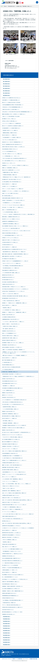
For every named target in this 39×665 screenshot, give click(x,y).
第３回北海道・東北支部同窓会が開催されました (10, 282)
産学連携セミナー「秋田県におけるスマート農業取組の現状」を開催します (14, 312)
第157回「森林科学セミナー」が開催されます (9, 247)
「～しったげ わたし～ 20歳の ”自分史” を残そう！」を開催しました (13, 321)
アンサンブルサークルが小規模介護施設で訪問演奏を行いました (12, 549)
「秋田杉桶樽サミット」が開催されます (8, 385)
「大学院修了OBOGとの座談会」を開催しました (10, 326)
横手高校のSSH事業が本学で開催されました (9, 340)
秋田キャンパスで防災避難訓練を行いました (9, 333)
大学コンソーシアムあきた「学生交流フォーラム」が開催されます (12, 188)
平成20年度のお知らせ (6, 639)
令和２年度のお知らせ (6, 93)
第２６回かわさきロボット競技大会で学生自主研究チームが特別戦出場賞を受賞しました (16, 432)
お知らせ (5, 6)
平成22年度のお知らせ (6, 635)
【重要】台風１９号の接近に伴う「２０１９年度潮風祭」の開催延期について (14, 355)
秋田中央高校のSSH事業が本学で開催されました (10, 444)
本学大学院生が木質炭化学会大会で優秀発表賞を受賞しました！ (12, 560)
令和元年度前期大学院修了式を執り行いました (9, 383)
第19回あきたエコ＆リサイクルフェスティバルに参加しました (12, 434)
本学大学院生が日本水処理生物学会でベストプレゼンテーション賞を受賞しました (15, 288)
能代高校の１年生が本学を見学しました (8, 314)
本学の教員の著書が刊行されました (8, 279)
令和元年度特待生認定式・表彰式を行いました (9, 583)
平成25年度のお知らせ (6, 628)
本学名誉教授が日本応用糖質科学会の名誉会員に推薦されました (12, 388)
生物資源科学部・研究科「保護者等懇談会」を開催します (11, 490)
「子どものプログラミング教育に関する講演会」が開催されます (12, 437)
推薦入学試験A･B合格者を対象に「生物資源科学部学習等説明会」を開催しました (15, 254)
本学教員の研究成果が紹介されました (8, 597)
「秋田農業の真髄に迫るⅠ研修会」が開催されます (10, 172)
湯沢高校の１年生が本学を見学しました (8, 378)
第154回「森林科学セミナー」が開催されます (9, 418)
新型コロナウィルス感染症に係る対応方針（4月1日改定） (11, 102)
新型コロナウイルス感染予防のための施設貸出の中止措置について (12, 125)
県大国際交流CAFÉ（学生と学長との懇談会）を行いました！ (12, 179)
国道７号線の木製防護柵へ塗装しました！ (9, 360)
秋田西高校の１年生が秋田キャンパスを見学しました (10, 446)
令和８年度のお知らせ (6, 79)
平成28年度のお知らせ (6, 621)
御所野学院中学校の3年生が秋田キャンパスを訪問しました (11, 532)
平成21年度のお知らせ (6, 637)
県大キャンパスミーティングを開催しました (9, 476)
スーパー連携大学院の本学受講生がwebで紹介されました (11, 562)
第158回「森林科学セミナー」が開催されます (9, 184)
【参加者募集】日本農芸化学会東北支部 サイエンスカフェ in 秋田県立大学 (14, 425)
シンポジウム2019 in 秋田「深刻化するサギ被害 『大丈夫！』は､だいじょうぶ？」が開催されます (18, 514)
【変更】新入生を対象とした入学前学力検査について (10, 109)
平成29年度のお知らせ (6, 618)
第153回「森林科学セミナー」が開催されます (9, 530)
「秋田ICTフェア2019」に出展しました (8, 488)
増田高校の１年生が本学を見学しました (8, 411)
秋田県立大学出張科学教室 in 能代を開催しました (10, 233)
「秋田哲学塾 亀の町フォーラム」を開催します (10, 130)
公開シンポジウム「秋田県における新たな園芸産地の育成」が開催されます (14, 493)
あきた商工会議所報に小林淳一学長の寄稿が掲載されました (11, 181)
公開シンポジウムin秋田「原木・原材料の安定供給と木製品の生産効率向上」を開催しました (17, 499)
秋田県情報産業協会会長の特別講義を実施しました (10, 595)
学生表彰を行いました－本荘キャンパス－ (9, 163)
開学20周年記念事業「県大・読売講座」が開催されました (11, 416)
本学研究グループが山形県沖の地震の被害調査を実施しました (12, 567)
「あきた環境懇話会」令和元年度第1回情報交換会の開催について (12, 600)
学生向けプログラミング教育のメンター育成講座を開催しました (12, 509)
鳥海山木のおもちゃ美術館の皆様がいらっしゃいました (11, 170)
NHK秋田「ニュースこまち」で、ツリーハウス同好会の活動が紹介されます (14, 474)
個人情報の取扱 (20, 658)
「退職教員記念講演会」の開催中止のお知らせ (9, 132)
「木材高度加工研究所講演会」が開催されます (9, 174)
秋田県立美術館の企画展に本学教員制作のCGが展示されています (12, 198)
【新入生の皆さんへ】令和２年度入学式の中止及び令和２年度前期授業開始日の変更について (17, 111)
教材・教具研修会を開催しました (7, 195)
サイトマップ (10, 658)
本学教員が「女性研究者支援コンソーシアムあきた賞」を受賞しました (13, 200)
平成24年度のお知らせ (6, 630)
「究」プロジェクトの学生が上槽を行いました (9, 139)
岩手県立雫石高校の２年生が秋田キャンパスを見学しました (11, 374)
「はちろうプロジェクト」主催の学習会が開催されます (11, 228)
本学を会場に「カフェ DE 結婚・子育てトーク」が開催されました (12, 207)
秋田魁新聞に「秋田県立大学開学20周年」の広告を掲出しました (12, 586)
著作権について (15, 658)
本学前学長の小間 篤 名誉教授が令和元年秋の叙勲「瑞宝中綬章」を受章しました (15, 295)
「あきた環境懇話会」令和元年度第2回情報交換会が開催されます (12, 265)
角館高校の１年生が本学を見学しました (8, 392)
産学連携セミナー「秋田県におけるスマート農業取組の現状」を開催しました (14, 302)
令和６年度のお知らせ (6, 83)
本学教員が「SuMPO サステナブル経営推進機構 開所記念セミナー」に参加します (15, 260)
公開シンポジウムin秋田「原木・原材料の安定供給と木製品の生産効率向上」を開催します (16, 523)
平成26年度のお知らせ (6, 625)
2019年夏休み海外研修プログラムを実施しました (10, 242)
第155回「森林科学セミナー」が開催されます (9, 357)
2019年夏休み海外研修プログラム (7, 244)
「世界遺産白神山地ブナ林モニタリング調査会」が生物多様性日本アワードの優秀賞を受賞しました (18, 376)
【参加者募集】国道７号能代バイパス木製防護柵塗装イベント (12, 455)
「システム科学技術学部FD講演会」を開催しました (10, 409)
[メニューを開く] (36, 2)
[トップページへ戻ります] (8, 1)
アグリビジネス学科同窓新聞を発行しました (9, 151)
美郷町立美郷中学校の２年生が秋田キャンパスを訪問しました (12, 256)
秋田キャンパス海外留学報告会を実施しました (9, 209)
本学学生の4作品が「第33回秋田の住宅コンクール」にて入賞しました (13, 291)
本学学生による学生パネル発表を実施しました (9, 121)
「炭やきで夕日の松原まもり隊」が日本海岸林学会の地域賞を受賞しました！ (14, 158)
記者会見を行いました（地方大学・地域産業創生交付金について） (12, 142)
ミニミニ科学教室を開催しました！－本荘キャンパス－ (11, 156)
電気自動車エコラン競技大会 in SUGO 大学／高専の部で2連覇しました (13, 427)
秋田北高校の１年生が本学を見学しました (9, 397)
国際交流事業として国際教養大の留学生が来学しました (11, 216)
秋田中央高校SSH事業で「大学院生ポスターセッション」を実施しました (13, 286)
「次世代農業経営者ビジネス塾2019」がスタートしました (11, 551)
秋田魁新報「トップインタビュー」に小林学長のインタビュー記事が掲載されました (15, 191)
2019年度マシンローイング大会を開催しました (9, 186)
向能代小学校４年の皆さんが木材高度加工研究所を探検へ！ (11, 367)
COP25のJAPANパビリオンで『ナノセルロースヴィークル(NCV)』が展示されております (16, 230)
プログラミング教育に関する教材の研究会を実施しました (11, 604)
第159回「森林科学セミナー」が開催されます (9, 135)
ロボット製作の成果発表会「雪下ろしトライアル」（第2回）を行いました (14, 160)
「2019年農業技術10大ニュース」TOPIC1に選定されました (11, 202)
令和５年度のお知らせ (6, 86)
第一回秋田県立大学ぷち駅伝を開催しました (9, 258)
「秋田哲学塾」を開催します (6, 307)
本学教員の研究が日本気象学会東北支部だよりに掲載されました (12, 607)
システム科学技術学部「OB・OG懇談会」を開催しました (11, 309)
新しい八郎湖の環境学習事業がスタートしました (10, 576)
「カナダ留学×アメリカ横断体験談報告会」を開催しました (11, 507)
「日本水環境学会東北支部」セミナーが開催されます (10, 267)
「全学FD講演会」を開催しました (7, 420)
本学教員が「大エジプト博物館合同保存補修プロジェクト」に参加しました (14, 460)
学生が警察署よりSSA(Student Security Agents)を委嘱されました (12, 574)
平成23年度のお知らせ (6, 632)
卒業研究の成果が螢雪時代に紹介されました (9, 593)
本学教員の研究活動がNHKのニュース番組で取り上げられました (12, 553)
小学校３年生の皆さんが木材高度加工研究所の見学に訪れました (12, 402)
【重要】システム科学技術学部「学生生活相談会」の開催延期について (13, 349)
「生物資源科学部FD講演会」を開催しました (9, 406)
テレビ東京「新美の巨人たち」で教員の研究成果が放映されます (12, 458)
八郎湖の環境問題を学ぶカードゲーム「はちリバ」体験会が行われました (14, 472)
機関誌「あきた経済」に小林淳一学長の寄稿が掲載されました (12, 465)
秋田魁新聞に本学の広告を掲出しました (8, 555)
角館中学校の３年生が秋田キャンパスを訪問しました (10, 537)
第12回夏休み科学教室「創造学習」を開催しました (10, 469)
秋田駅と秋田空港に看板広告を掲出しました (9, 516)
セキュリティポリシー (26, 658)
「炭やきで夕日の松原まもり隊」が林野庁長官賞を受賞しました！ (12, 518)
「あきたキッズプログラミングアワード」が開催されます (11, 263)
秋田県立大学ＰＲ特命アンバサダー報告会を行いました (11, 240)
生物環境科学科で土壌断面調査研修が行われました (10, 221)
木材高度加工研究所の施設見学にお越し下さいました (10, 462)
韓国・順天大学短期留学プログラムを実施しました (10, 441)
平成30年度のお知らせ (6, 616)
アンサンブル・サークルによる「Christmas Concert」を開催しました (13, 205)
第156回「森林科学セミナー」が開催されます (9, 305)
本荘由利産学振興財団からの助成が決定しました (10, 453)
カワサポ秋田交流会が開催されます (8, 369)
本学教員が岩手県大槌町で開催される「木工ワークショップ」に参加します (14, 504)
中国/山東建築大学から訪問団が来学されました (9, 270)
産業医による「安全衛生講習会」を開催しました (10, 167)
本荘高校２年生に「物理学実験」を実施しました (10, 371)
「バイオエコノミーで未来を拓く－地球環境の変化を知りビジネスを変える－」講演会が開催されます (18, 214)
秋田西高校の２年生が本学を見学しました (9, 330)
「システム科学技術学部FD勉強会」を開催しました (10, 212)
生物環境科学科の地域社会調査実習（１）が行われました (11, 534)
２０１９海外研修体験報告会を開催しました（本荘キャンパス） (12, 235)
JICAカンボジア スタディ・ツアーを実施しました (10, 448)
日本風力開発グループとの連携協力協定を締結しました (11, 100)
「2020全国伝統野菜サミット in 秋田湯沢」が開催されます (11, 137)
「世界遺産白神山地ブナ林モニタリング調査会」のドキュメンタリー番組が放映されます (16, 177)
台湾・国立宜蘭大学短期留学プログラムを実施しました (11, 439)
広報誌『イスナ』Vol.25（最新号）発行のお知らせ (10, 193)
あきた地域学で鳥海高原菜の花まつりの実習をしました (11, 588)
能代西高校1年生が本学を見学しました (8, 277)
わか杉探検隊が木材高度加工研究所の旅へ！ (9, 316)
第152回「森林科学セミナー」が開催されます (9, 572)
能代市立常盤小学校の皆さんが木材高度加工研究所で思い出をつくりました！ (14, 249)
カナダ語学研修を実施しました (7, 362)
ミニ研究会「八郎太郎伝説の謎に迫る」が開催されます (11, 300)
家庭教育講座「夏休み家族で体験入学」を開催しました (11, 467)
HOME (2, 6)
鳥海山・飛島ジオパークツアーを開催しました (9, 546)
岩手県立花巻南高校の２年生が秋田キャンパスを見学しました (12, 347)
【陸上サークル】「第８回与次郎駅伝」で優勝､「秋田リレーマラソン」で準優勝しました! (16, 483)
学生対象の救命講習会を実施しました (8, 364)
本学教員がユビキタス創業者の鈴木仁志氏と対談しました (11, 97)
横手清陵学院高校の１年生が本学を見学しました (10, 298)
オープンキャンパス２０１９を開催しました (9, 511)
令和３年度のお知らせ (6, 90)
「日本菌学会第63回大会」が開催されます (9, 602)
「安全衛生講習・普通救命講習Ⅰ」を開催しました (10, 423)
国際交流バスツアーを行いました (7, 395)
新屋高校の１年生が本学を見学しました (8, 430)
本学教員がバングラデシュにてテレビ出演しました (10, 237)
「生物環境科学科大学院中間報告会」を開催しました (10, 223)
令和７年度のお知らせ (6, 81)
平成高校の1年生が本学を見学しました (8, 284)
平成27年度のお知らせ (6, 623)
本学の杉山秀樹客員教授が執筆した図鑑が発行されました (11, 558)
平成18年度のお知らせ (6, 644)
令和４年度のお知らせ (6, 88)
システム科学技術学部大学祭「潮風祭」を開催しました (11, 272)
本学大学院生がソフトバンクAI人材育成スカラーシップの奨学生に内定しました (15, 579)
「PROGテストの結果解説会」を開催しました (9, 539)
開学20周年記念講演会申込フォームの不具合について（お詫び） (12, 611)
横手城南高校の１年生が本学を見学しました (9, 344)
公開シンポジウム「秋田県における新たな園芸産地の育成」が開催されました (14, 451)
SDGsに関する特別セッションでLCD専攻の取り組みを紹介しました (13, 404)
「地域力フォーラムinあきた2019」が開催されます (10, 293)
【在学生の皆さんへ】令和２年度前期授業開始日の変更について (12, 107)
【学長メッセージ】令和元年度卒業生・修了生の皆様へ (11, 116)
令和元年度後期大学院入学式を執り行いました (9, 381)
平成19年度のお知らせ (6, 642)
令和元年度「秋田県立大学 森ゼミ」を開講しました (10, 335)
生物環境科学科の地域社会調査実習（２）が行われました (11, 525)
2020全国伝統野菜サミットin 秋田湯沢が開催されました (11, 128)
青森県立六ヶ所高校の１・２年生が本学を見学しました (11, 323)
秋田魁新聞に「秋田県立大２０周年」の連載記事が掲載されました (12, 590)
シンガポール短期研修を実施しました (8, 390)
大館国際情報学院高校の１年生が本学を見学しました (10, 319)
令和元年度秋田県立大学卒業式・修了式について (10, 149)
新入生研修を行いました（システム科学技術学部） (10, 565)
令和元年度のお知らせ (11, 6)
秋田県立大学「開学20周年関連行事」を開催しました (10, 581)
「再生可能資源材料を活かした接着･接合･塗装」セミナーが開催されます (14, 251)
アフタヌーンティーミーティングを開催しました (10, 481)
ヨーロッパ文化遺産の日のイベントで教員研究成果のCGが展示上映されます (14, 399)
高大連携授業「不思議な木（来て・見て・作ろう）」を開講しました (13, 342)
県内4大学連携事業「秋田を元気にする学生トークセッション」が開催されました (15, 226)
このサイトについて (4, 658)
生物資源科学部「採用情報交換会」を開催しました (10, 413)
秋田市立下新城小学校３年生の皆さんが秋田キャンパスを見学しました (13, 146)
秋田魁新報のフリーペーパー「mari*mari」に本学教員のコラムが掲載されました (15, 165)
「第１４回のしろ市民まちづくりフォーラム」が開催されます (12, 153)
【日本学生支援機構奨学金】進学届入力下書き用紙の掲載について (12, 104)
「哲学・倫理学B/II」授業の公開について (8, 328)
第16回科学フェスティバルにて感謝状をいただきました (11, 219)
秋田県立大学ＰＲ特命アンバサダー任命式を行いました (11, 502)
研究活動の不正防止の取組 (33, 658)
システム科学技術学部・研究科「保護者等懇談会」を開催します (12, 479)
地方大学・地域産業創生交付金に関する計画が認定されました (12, 144)
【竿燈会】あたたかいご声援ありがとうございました (10, 486)
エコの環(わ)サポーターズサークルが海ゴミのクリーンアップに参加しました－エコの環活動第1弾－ (18, 527)
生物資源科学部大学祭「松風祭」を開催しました (10, 337)
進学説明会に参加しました (6, 521)
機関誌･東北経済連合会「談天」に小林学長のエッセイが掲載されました (13, 114)
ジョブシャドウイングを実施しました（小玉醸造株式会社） (11, 123)
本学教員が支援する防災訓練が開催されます (9, 544)
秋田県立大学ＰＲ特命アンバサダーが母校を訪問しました (11, 497)
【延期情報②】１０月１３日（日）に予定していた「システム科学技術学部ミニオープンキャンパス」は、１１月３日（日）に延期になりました (18, 352)
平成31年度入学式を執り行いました (8, 609)
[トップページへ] (7, 651)
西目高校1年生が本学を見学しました (8, 275)
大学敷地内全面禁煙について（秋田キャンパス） (10, 569)
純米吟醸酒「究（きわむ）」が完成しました (9, 118)
